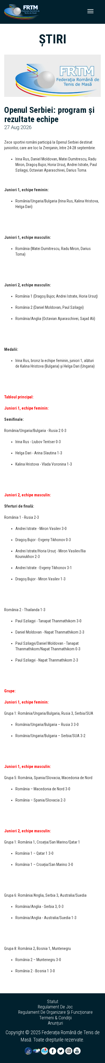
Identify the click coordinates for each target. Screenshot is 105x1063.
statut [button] (52, 1002)
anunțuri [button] (55, 1023)
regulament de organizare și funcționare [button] (55, 1012)
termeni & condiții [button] (55, 1018)
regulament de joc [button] (55, 1007)
